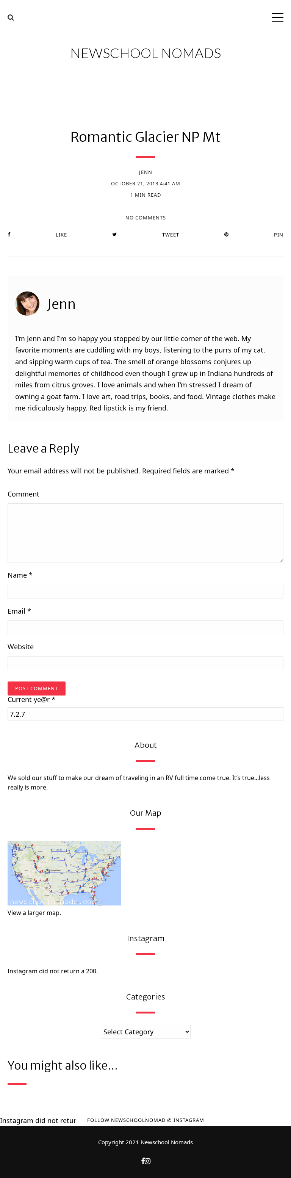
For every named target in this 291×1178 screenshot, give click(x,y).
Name (20, 575)
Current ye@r (31, 699)
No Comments (145, 218)
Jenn (145, 172)
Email (19, 611)
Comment (23, 493)
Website (21, 646)
